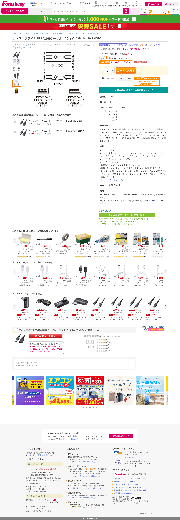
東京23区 (106, 111)
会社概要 (130, 457)
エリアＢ (106, 117)
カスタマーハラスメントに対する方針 (127, 487)
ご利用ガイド (155, 200)
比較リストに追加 (108, 78)
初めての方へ (106, 211)
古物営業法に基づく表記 (123, 493)
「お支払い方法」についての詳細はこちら (85, 476)
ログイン (29, 509)
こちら (45, 500)
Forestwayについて (136, 482)
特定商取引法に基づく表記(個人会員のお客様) (130, 490)
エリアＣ (106, 120)
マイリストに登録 (124, 79)
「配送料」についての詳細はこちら (82, 462)
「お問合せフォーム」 (77, 439)
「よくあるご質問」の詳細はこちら (40, 455)
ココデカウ (93, 507)
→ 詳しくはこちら (44, 351)
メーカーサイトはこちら (113, 180)
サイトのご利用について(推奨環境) (126, 484)
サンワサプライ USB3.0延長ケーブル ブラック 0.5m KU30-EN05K (56, 131)
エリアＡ (106, 114)
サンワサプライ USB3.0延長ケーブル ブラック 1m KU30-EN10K (55, 121)
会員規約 (117, 482)
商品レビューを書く (45, 336)
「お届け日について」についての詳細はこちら (86, 488)
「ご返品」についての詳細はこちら (82, 498)
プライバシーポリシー (137, 479)
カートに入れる (126, 70)
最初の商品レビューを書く (112, 49)
